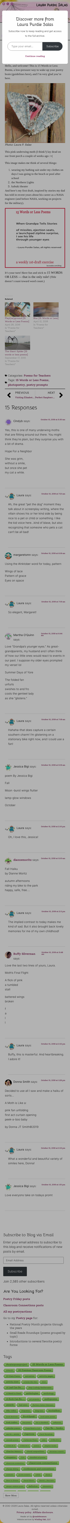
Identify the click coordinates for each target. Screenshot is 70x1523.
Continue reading (35, 56)
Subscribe (52, 46)
